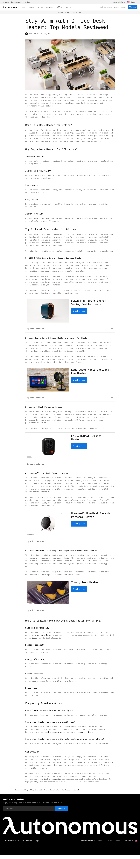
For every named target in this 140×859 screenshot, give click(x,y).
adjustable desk (45, 635)
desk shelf (83, 428)
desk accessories (53, 732)
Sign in (134, 2)
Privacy (117, 841)
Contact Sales (120, 7)
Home (17, 790)
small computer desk (81, 732)
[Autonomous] (10, 7)
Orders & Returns (119, 2)
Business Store (106, 7)
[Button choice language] (128, 2)
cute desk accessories (49, 779)
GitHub (100, 841)
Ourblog (24, 790)
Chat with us (128, 841)
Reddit (110, 841)
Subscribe (61, 808)
